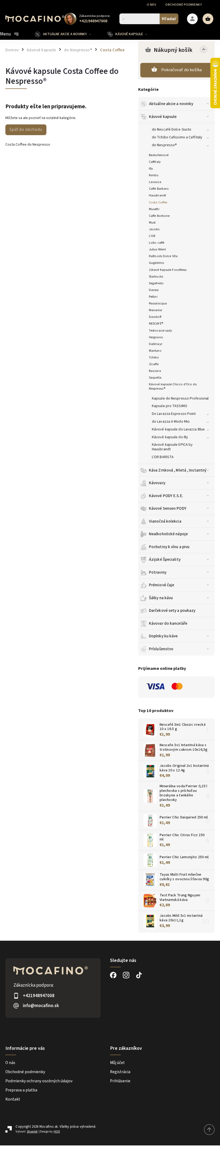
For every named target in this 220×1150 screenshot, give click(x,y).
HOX (57, 1131)
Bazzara (155, 370)
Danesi (154, 290)
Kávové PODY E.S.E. (166, 496)
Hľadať (169, 18)
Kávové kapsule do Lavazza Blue (178, 429)
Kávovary (157, 483)
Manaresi (155, 310)
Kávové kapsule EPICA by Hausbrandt (172, 447)
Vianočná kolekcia (165, 521)
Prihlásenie (120, 1081)
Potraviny (157, 572)
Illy (151, 168)
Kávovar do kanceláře (168, 623)
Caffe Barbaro (159, 188)
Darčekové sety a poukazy (172, 610)
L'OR (152, 235)
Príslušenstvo (161, 649)
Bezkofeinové (158, 155)
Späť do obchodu (25, 129)
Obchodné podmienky (183, 4)
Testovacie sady (160, 330)
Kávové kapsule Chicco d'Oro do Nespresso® (173, 386)
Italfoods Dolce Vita (163, 256)
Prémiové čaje (161, 585)
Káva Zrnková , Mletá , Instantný (177, 470)
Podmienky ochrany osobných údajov (38, 1081)
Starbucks (156, 276)
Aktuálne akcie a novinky (171, 104)
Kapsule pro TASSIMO (169, 406)
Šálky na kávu (161, 598)
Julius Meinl (157, 249)
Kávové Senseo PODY (167, 508)
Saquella (155, 377)
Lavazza (155, 181)
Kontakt (12, 1099)
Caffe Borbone (159, 215)
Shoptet (32, 1131)
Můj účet (117, 1063)
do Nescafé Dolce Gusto (171, 129)
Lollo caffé (156, 242)
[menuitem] (67, 34)
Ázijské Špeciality (165, 559)
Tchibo (154, 357)
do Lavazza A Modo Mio (171, 421)
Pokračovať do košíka (181, 70)
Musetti (154, 209)
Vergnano (156, 337)
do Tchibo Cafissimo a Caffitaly (177, 137)
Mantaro (155, 350)
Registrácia (120, 1072)
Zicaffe (154, 364)
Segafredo (156, 283)
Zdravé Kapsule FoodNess (167, 269)
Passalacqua (158, 303)
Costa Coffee (158, 202)
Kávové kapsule (163, 117)
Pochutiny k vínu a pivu (169, 547)
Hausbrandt (157, 195)
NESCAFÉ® (156, 323)
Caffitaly (155, 161)
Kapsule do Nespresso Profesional (180, 398)
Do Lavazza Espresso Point (174, 413)
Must (152, 222)
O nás (151, 4)
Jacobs (154, 229)
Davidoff (155, 316)
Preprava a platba (21, 1090)
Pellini (153, 296)
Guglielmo (156, 262)
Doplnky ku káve (163, 636)
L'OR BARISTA (163, 457)
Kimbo (154, 175)
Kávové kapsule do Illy (170, 437)
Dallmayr (155, 344)
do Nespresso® (164, 145)
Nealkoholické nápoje (168, 534)
